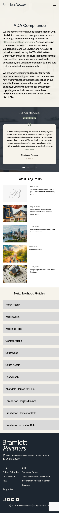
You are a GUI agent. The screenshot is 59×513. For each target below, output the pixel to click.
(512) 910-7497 (12, 459)
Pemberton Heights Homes (20, 401)
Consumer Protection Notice (36, 476)
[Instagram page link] (4, 499)
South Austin (12, 365)
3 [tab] (29, 167)
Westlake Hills (13, 329)
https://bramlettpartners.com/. (19, 42)
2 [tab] (27, 167)
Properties (8, 489)
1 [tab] (23, 167)
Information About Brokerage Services (36, 482)
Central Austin (13, 341)
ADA (5, 480)
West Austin (12, 317)
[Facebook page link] (8, 499)
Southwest (11, 353)
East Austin (12, 377)
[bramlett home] (15, 4)
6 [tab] (36, 167)
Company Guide (30, 472)
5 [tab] (34, 167)
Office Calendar (11, 472)
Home (6, 468)
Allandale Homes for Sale (20, 389)
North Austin (12, 305)
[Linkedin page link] (12, 499)
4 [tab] (31, 167)
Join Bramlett (9, 476)
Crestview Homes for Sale (20, 425)
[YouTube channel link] (17, 499)
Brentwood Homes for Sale (20, 413)
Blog (24, 468)
